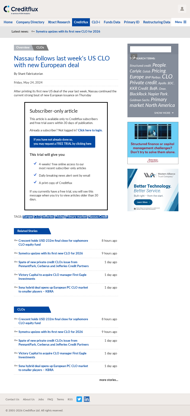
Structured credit (140, 65)
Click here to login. (90, 130)
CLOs (40, 47)
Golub (146, 71)
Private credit (143, 82)
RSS (70, 399)
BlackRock (138, 94)
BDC (171, 83)
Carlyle (135, 71)
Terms (60, 399)
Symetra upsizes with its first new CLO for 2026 (68, 31)
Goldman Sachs (139, 100)
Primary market (76, 216)
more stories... (108, 380)
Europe (27, 216)
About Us (29, 399)
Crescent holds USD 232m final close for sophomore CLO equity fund (53, 242)
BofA (154, 88)
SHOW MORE (162, 113)
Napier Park (158, 94)
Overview (22, 47)
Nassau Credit (98, 216)
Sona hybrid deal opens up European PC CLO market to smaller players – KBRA (53, 289)
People (159, 65)
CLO (37, 216)
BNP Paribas (153, 77)
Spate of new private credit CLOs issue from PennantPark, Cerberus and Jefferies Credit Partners (54, 264)
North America (160, 105)
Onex (162, 88)
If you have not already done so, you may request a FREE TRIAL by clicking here (62, 141)
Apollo (162, 83)
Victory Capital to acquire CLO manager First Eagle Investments (52, 277)
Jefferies (48, 216)
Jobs (41, 399)
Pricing (59, 216)
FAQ (50, 399)
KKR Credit (139, 88)
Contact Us (12, 399)
